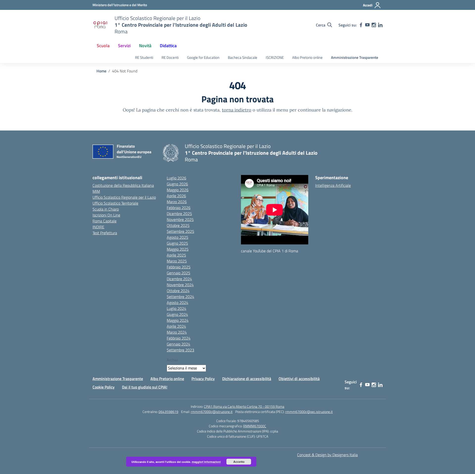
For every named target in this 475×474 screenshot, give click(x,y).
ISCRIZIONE (275, 57)
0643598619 (168, 411)
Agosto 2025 (177, 237)
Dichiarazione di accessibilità (246, 379)
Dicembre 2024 (179, 279)
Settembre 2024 (180, 297)
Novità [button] (145, 45)
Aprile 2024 (176, 326)
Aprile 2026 (176, 196)
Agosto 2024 (177, 302)
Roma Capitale (105, 221)
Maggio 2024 (178, 320)
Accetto (238, 461)
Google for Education (203, 57)
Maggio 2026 (178, 190)
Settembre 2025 (180, 231)
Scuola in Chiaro (106, 209)
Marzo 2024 (177, 332)
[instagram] (374, 25)
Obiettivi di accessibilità (299, 379)
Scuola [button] (103, 45)
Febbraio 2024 (178, 338)
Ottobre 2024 (178, 291)
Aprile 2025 (176, 255)
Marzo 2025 (177, 261)
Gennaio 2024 (178, 344)
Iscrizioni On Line (106, 215)
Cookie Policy (104, 387)
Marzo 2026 (177, 202)
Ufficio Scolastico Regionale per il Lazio (124, 197)
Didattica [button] (168, 45)
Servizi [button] (124, 45)
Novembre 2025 (180, 219)
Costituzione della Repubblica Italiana (123, 185)
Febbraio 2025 (178, 267)
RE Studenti (144, 57)
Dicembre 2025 (179, 213)
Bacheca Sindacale (242, 57)
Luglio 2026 (176, 178)
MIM (96, 191)
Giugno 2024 (177, 314)
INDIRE (98, 227)
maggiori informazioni (206, 462)
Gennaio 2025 (178, 273)
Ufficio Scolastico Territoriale (115, 203)
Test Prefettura (105, 233)
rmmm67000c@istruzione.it (212, 411)
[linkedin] (380, 25)
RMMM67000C (254, 426)
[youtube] (367, 25)
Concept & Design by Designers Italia (327, 455)
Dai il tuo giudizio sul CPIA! (144, 387)
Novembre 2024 (180, 285)
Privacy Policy (203, 379)
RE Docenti (170, 57)
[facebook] (361, 25)
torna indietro (236, 110)
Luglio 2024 (176, 308)
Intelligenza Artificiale (333, 185)
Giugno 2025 (177, 243)
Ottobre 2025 (178, 225)
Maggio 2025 (178, 249)
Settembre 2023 (180, 350)
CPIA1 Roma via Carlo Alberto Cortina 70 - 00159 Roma (244, 406)
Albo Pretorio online (307, 57)
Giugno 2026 (177, 184)
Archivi (172, 360)
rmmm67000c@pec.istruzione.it (309, 411)
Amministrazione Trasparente (354, 57)
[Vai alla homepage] (100, 25)
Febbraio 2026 (178, 208)
